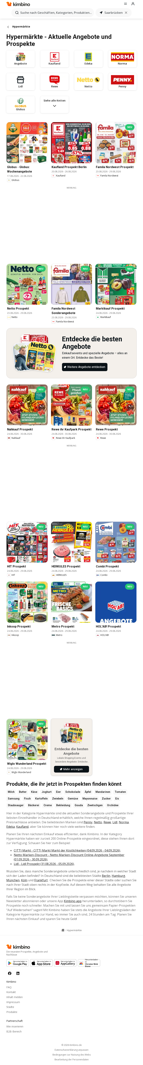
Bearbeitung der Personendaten (72, 1059)
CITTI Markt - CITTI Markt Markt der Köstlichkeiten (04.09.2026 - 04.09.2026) (67, 850)
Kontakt (11, 992)
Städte (10, 1007)
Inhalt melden (14, 997)
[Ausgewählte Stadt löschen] (126, 13)
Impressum (13, 1002)
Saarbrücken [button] (113, 13)
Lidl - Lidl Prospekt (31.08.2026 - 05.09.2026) (44, 864)
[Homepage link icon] (62, 930)
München (13, 880)
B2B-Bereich (14, 1031)
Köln (24, 880)
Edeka (10, 827)
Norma (124, 822)
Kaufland (22, 827)
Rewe (107, 822)
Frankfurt (41, 880)
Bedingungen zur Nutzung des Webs (72, 1054)
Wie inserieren (14, 1026)
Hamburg (118, 876)
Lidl (114, 822)
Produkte (11, 1012)
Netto (98, 822)
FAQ (9, 987)
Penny (88, 822)
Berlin (106, 876)
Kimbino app (73, 901)
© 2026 (71, 1045)
